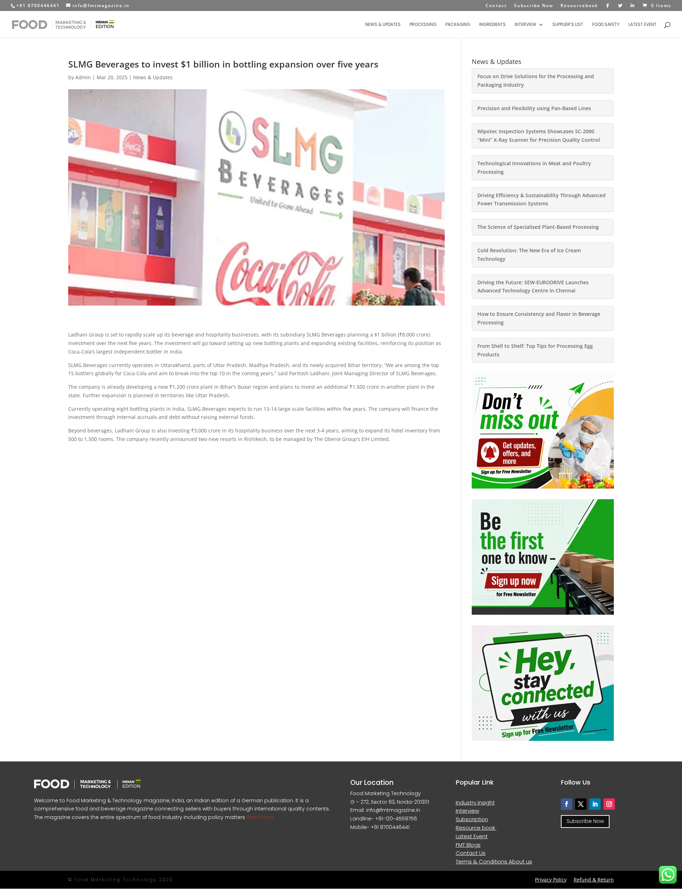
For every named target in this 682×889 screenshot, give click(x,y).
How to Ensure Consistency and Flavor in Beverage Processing (538, 318)
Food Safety (605, 24)
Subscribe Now (533, 6)
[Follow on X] (580, 804)
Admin (83, 77)
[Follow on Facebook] (566, 804)
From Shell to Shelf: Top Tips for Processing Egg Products (535, 350)
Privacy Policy (551, 879)
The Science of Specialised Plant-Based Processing (538, 226)
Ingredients (492, 24)
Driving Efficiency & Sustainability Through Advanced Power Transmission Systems (541, 199)
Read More (259, 817)
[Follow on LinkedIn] (595, 804)
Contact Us (471, 853)
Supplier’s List (567, 24)
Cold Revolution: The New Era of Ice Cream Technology (529, 254)
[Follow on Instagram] (609, 804)
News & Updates (383, 24)
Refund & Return (594, 879)
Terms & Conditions (482, 861)
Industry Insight (475, 802)
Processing (423, 24)
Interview (525, 24)
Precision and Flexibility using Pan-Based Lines (534, 108)
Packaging (457, 24)
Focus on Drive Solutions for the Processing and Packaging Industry (535, 80)
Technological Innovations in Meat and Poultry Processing (534, 167)
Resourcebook (579, 6)
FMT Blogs (468, 844)
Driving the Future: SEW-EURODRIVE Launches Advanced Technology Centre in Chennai (533, 286)
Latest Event (642, 24)
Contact (496, 6)
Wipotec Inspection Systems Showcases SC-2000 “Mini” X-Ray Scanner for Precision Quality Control (538, 135)
